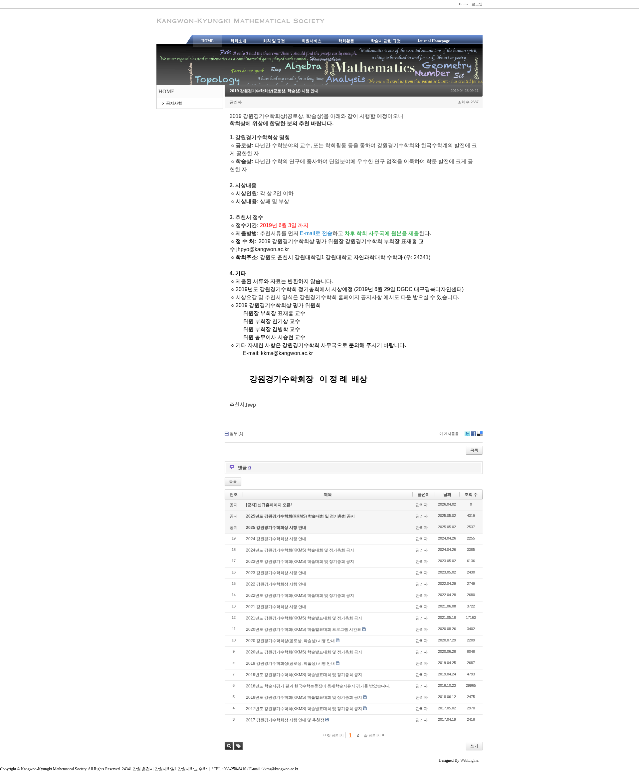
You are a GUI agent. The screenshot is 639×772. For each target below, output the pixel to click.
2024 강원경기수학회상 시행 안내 (276, 539)
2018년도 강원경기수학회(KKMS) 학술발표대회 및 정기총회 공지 (304, 697)
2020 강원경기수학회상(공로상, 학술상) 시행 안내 (290, 640)
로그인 (477, 4)
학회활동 (346, 41)
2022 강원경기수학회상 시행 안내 (276, 584)
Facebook (473, 433)
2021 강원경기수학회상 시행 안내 (276, 606)
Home (463, 4)
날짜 (447, 494)
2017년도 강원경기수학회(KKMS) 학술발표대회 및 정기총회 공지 (304, 708)
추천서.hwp (243, 405)
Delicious (480, 433)
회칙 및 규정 (274, 41)
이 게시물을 (449, 434)
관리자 (236, 102)
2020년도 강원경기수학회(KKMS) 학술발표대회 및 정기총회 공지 (304, 652)
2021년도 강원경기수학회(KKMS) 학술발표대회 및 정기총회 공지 (304, 618)
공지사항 (174, 103)
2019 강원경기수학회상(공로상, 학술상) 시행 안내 (274, 91)
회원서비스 (311, 41)
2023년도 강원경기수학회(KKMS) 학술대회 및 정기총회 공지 (300, 561)
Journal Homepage (433, 41)
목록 (474, 450)
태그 (238, 746)
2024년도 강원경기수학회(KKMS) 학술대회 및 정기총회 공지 (300, 550)
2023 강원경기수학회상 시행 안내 (276, 573)
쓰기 (474, 746)
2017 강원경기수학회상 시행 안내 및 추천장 (285, 720)
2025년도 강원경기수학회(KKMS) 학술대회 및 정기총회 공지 (300, 516)
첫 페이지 (335, 735)
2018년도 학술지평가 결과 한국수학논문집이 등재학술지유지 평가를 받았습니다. (318, 686)
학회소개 (238, 41)
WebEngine (469, 760)
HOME (207, 41)
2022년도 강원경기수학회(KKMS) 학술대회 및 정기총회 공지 (300, 595)
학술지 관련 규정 (386, 41)
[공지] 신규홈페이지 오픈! (269, 505)
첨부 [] (236, 433)
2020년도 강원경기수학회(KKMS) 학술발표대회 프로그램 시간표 (303, 629)
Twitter (467, 433)
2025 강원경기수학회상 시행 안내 (276, 527)
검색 (229, 746)
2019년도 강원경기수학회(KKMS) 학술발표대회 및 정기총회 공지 (304, 674)
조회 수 (471, 494)
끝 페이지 (373, 735)
